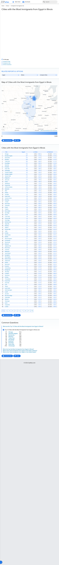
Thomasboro (7, 279)
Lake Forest (7, 288)
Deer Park (7, 282)
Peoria (6, 207)
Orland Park (7, 185)
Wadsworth (7, 260)
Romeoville (7, 157)
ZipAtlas (55, 130)
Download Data (8, 140)
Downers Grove (8, 198)
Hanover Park (8, 176)
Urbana (6, 192)
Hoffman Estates (8, 187)
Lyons (6, 302)
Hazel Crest (7, 196)
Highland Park (8, 245)
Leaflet (41, 130)
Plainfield (7, 166)
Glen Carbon (7, 211)
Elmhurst (7, 244)
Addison (6, 227)
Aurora (6, 214)
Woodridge (7, 163)
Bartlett (6, 236)
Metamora (7, 251)
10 (32, 311)
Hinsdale (7, 194)
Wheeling (7, 200)
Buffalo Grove (8, 222)
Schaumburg (7, 268)
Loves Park (7, 216)
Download (54, 84)
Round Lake (7, 242)
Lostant (6, 306)
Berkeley (7, 225)
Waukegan (7, 301)
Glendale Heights (8, 155)
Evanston (7, 266)
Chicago (6, 154)
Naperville (7, 223)
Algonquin (7, 189)
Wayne (6, 286)
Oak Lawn (7, 179)
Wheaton (7, 159)
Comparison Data (6, 63)
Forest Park (7, 280)
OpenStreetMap (46, 130)
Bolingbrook (7, 269)
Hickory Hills (7, 229)
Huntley (6, 233)
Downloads (27, 1)
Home (3, 5)
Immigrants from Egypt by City (17, 5)
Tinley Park (7, 161)
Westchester (8, 234)
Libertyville (7, 205)
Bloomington (7, 257)
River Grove (7, 247)
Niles (6, 190)
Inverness (7, 249)
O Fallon (6, 201)
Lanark (6, 291)
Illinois (7, 5)
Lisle (6, 284)
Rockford (7, 165)
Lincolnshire (7, 240)
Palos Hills (7, 168)
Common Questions (7, 64)
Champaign (7, 170)
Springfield (7, 255)
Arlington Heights (8, 174)
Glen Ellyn (7, 271)
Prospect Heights (8, 172)
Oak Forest (7, 203)
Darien (6, 181)
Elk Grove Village (8, 295)
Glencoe (7, 299)
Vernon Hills (7, 218)
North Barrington (8, 290)
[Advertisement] (29, 24)
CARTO (51, 130)
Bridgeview (7, 177)
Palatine (6, 209)
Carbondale (7, 297)
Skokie (6, 262)
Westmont (7, 275)
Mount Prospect (8, 238)
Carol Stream (8, 253)
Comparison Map (6, 61)
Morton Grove (8, 258)
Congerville (7, 304)
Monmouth (7, 264)
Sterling (6, 277)
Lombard (7, 273)
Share (18, 140)
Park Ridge (7, 220)
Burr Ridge (7, 212)
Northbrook (7, 183)
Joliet (6, 231)
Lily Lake (7, 293)
